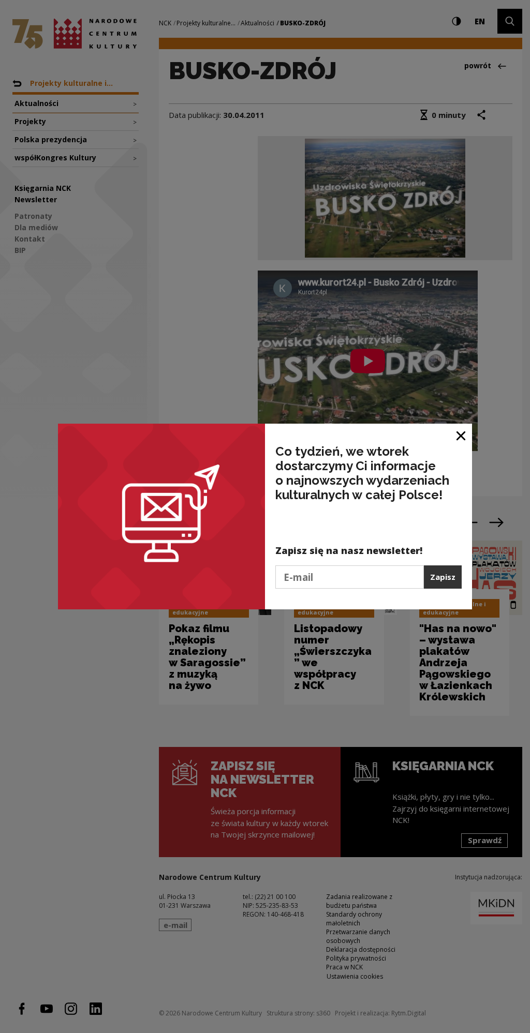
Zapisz (442, 577)
